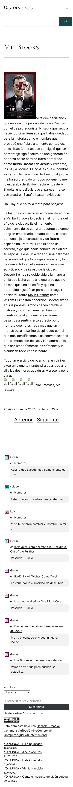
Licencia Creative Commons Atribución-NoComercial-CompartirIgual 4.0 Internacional (32, 730)
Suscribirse (36, 707)
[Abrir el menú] (67, 7)
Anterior (23, 420)
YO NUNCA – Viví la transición (24, 768)
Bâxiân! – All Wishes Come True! (35, 576)
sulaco (14, 486)
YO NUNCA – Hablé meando (23, 760)
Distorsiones (18, 8)
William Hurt (13, 300)
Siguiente (48, 420)
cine (39, 385)
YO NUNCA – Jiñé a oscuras (23, 752)
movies (48, 385)
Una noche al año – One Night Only (37, 601)
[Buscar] (65, 21)
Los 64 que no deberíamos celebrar (38, 660)
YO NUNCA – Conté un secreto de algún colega (36, 776)
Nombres (20, 463)
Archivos (10, 687)
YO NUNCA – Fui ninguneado (23, 744)
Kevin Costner (55, 123)
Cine (55, 409)
